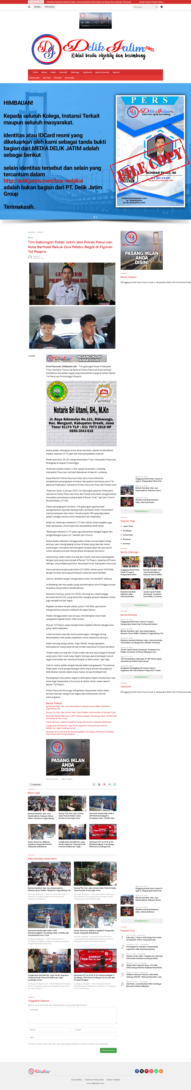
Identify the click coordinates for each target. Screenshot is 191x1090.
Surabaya (127, 530)
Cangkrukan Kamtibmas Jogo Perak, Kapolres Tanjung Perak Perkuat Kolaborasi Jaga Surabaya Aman (76, 727)
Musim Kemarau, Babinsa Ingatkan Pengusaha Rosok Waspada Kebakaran (79, 722)
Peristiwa (127, 539)
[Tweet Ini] (99, 784)
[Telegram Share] (109, 784)
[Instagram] (151, 1071)
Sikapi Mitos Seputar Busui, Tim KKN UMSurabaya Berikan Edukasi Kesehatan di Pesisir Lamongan (144, 966)
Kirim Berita (49, 7)
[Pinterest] (146, 1071)
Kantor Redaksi (113, 1080)
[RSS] (161, 1071)
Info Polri (47, 78)
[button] (156, 7)
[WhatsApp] (156, 1071)
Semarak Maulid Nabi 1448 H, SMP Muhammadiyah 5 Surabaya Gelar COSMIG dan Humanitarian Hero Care (81, 717)
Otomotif (63, 72)
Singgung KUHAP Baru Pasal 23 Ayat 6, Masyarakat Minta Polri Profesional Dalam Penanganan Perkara (149, 480)
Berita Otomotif (102, 72)
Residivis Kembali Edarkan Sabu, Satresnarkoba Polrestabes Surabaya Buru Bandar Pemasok (147, 501)
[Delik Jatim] (93, 49)
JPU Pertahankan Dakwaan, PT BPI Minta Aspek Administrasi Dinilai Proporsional (141, 660)
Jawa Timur (128, 526)
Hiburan (116, 72)
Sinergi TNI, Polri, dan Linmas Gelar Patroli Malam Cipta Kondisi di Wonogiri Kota (81, 712)
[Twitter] (142, 1071)
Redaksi (37, 7)
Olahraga (75, 72)
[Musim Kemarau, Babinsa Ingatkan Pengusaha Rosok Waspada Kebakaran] (41, 831)
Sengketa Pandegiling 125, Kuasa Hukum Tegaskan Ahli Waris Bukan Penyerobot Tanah (141, 669)
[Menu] (29, 7)
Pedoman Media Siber (94, 1080)
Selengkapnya (140, 511)
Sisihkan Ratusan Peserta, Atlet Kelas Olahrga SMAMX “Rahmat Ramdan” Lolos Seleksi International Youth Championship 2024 (144, 975)
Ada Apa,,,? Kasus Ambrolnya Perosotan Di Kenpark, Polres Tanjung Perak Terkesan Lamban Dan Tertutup (144, 938)
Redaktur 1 (37, 256)
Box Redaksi (76, 1080)
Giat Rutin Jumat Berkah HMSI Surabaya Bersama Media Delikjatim (143, 985)
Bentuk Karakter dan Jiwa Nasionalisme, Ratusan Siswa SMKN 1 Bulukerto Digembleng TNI (78, 707)
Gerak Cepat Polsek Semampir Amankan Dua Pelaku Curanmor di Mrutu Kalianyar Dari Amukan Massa (101, 2)
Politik (53, 72)
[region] (95, 155)
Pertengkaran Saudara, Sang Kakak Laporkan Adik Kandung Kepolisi (142, 948)
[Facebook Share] (94, 784)
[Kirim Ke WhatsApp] (115, 784)
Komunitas (69, 78)
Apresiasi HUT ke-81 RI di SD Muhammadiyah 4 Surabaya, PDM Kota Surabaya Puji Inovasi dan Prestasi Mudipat (80, 733)
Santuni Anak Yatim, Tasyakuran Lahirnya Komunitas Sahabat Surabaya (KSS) (144, 957)
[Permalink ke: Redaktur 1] (30, 257)
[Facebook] (137, 1071)
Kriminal (57, 78)
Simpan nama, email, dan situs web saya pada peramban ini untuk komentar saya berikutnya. (69, 1044)
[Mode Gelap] (161, 7)
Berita (44, 72)
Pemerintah (34, 78)
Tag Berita (87, 72)
